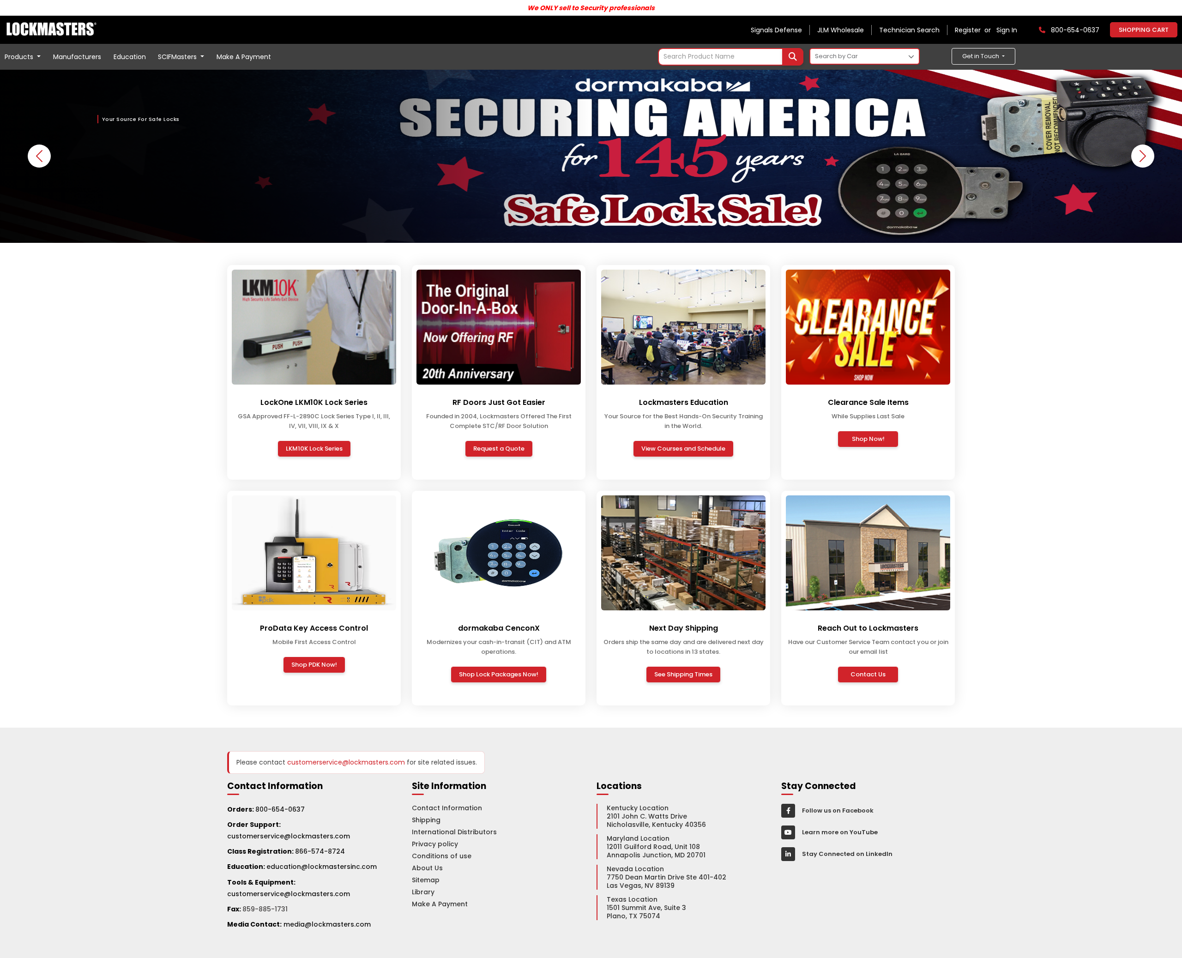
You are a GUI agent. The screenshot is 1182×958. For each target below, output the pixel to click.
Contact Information (447, 808)
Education (130, 56)
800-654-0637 (280, 809)
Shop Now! (868, 438)
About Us (427, 868)
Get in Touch (981, 56)
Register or (975, 30)
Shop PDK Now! (314, 664)
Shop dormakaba (138, 188)
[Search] (792, 57)
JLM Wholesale (840, 30)
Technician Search (909, 30)
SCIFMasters (178, 56)
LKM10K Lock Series (314, 448)
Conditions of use (441, 856)
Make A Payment (244, 56)
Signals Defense (776, 30)
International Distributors (454, 832)
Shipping (426, 820)
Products (20, 56)
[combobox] (730, 57)
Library (423, 892)
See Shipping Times (683, 674)
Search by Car (836, 56)
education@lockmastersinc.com (302, 866)
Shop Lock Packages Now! (498, 674)
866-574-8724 (320, 851)
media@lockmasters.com (327, 924)
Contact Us (868, 674)
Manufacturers (77, 56)
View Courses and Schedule (683, 448)
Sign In (1006, 30)
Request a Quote (499, 448)
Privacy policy (435, 844)
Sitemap (426, 880)
